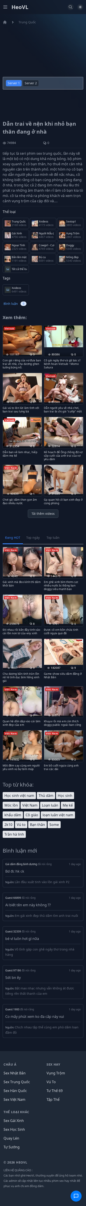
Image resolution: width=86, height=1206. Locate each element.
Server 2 (31, 83)
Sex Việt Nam (14, 1099)
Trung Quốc (27, 22)
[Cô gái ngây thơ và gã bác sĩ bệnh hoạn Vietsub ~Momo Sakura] (63, 336)
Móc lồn (11, 805)
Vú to (21, 824)
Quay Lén (11, 1138)
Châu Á (10, 1064)
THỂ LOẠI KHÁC (16, 1112)
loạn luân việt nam (58, 815)
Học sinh (65, 795)
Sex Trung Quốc (17, 1081)
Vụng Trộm (56, 1073)
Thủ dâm (46, 795)
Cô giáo (32, 815)
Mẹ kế (68, 805)
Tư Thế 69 (55, 1090)
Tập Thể (53, 1099)
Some (54, 824)
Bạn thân (37, 824)
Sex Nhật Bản (15, 1073)
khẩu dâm (12, 815)
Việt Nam (29, 805)
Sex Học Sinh (14, 1129)
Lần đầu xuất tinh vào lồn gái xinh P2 (42, 882)
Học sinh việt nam (19, 795)
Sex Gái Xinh (14, 1120)
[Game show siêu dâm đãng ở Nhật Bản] (63, 652)
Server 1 (14, 83)
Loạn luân (50, 805)
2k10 (8, 824)
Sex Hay (53, 1064)
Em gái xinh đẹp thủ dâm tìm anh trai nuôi (46, 916)
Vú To (51, 1081)
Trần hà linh (14, 834)
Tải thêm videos (43, 513)
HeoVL (19, 7)
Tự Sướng (12, 1147)
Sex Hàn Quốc (15, 1090)
